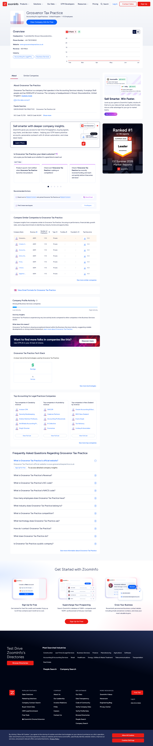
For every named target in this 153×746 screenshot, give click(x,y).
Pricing (95, 4)
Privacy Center (105, 707)
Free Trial (137, 693)
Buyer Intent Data (28, 707)
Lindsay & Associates (83, 428)
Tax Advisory (80, 424)
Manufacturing (106, 653)
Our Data (79, 694)
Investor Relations (60, 703)
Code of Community (83, 703)
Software (127, 653)
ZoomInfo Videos (106, 694)
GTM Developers (67, 4)
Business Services (42, 57)
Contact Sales (128, 4)
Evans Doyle (80, 419)
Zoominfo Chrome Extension (34, 719)
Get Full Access (111, 114)
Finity (21, 262)
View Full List (27, 435)
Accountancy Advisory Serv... (22, 250)
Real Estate (47, 662)
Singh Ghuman (24, 428)
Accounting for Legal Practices (24, 57)
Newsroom (104, 699)
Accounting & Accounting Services (55, 657)
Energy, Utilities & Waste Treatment (100, 657)
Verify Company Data (83, 707)
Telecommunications (122, 657)
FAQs (56, 707)
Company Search (68, 669)
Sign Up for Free (76, 621)
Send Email (89, 197)
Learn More (20, 143)
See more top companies (88, 443)
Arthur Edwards (22, 256)
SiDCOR (50, 409)
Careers (56, 711)
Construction (48, 653)
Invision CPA (23, 409)
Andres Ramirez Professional (28, 419)
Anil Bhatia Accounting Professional (28, 424)
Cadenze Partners (53, 414)
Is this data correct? (23, 100)
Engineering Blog (106, 703)
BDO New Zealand (82, 414)
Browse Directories (20, 663)
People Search (50, 669)
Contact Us (58, 715)
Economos (51, 428)
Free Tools (25, 715)
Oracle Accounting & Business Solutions (85, 409)
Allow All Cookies (128, 735)
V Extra (21, 268)
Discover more (88, 341)
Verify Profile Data (82, 711)
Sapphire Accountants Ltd (22, 273)
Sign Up (144, 4)
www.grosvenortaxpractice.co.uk (31, 44)
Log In (115, 4)
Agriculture (118, 653)
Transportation (138, 657)
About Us (57, 694)
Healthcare (81, 657)
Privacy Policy (54, 739)
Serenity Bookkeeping (27, 414)
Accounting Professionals (56, 419)
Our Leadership (59, 699)
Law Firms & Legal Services (64, 653)
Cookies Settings (128, 740)
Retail (73, 657)
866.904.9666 (136, 703)
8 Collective (51, 424)
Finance (95, 653)
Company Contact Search (31, 703)
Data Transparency (82, 699)
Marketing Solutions (29, 699)
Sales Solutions (27, 694)
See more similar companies (87, 280)
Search (106, 4)
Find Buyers (88, 205)
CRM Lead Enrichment (30, 711)
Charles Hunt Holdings (22, 244)
